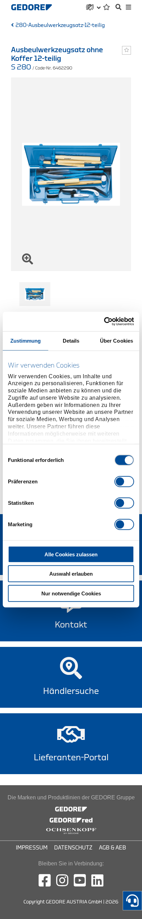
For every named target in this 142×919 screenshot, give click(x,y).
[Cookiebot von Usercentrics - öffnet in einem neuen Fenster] (104, 321)
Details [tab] (71, 340)
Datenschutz (73, 848)
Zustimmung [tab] (25, 340)
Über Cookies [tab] (116, 340)
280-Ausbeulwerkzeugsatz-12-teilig (60, 25)
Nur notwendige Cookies (71, 593)
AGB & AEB (112, 848)
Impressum (32, 848)
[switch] (124, 481)
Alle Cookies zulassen (71, 554)
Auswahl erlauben (71, 574)
